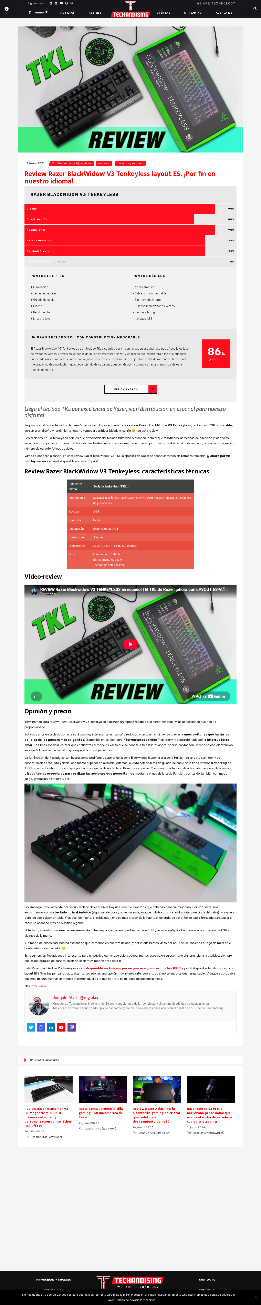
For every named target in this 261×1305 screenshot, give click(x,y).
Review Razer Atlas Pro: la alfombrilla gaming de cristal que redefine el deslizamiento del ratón (156, 1115)
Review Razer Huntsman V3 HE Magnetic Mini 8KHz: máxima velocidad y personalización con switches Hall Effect (48, 1117)
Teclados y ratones (130, 163)
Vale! (111, 1300)
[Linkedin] (51, 1027)
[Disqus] (130, 1202)
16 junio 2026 (142, 1127)
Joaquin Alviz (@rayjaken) (74, 163)
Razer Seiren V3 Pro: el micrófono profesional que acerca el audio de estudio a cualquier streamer (209, 1115)
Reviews (103, 163)
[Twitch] (71, 1027)
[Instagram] (41, 1027)
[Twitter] (31, 1027)
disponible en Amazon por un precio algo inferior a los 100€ (133, 968)
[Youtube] (61, 1027)
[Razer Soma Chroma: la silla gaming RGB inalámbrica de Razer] (103, 1089)
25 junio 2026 (88, 1123)
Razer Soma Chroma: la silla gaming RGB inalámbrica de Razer (101, 1113)
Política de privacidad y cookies (135, 1300)
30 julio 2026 (33, 1131)
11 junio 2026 (196, 1127)
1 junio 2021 (36, 163)
